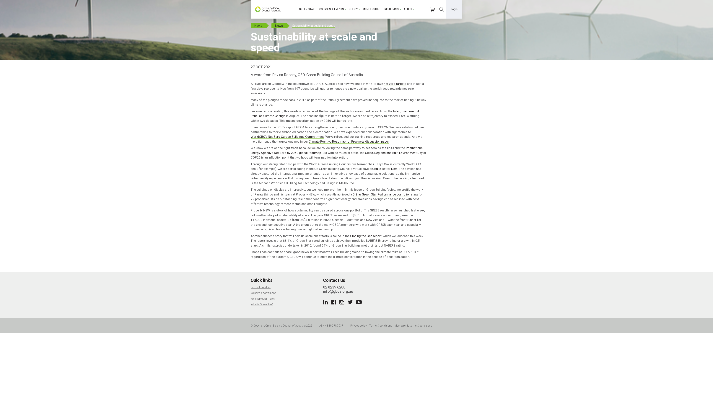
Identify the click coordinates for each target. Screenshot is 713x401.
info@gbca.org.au (338, 291)
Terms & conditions (380, 325)
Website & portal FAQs (263, 292)
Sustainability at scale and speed (313, 25)
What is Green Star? (262, 304)
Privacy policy (358, 325)
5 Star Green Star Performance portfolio (381, 194)
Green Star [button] (307, 9)
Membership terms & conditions (413, 325)
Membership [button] (371, 9)
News (258, 25)
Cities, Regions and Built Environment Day (394, 153)
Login (454, 9)
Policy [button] (353, 9)
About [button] (408, 9)
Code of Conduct (261, 287)
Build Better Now (385, 169)
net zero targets (395, 84)
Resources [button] (391, 9)
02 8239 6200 (334, 287)
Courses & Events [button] (331, 9)
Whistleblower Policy (263, 298)
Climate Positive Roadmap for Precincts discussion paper (349, 141)
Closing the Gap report (366, 236)
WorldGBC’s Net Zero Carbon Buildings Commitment (287, 136)
